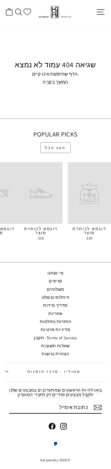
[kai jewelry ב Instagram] (63, 426)
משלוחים (55, 289)
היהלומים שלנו (56, 297)
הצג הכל (55, 147)
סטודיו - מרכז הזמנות (54, 371)
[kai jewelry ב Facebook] (52, 426)
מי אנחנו (55, 273)
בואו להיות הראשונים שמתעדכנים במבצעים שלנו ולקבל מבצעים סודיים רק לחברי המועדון (55, 392)
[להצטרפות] (98, 407)
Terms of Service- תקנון (55, 338)
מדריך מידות (55, 305)
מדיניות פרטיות (55, 329)
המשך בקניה (55, 82)
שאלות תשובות (55, 346)
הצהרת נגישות (55, 354)
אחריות (55, 313)
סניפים (55, 281)
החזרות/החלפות (55, 321)
